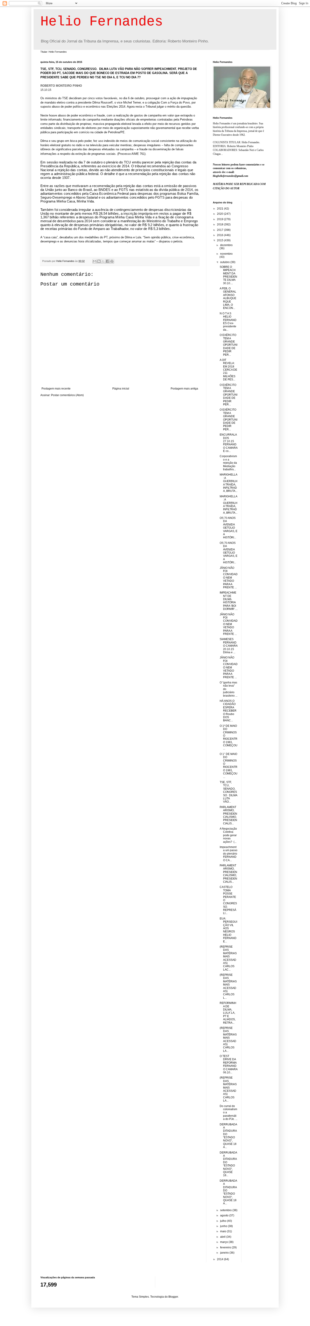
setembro (226, 1210)
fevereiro (226, 1247)
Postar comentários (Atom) (67, 395)
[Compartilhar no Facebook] (107, 261)
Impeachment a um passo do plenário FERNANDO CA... (228, 853)
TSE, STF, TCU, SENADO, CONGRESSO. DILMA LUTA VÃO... (228, 792)
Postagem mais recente (56, 388)
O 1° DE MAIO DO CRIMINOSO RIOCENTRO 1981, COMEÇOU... (228, 765)
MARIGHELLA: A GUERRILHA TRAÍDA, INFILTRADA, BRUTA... (228, 483)
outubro (225, 262)
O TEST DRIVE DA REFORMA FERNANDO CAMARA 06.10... (228, 1064)
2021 (220, 208)
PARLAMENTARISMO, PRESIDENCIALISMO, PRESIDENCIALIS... (228, 815)
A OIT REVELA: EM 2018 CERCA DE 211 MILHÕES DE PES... (228, 369)
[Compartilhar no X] (103, 261)
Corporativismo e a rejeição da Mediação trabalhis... (228, 463)
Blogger (173, 1296)
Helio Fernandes (101, 22)
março (224, 1242)
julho (223, 1220)
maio (223, 1231)
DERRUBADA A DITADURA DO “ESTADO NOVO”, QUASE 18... (228, 1164)
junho (224, 1226)
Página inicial (120, 388)
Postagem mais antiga (184, 388)
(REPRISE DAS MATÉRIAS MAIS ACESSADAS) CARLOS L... (228, 986)
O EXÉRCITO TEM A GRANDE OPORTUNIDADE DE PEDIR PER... (228, 344)
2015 (220, 240)
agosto (224, 1215)
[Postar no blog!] (99, 261)
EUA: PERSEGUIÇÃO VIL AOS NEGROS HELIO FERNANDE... (228, 930)
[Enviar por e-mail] (94, 261)
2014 (220, 1259)
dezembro (226, 245)
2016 (220, 235)
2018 (220, 224)
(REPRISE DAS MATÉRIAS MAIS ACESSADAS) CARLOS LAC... (228, 958)
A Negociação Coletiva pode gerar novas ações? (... (228, 835)
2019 (220, 219)
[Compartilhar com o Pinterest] (112, 261)
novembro (226, 253)
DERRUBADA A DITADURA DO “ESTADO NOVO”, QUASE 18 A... (228, 1136)
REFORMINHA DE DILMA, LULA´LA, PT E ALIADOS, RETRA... (228, 1012)
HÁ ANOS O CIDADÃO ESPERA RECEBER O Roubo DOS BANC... (228, 710)
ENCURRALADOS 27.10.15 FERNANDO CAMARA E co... (228, 443)
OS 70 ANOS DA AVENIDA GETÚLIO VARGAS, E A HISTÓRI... (228, 527)
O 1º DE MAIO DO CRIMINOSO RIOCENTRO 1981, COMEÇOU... (228, 737)
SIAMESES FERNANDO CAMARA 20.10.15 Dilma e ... (228, 646)
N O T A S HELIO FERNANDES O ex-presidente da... (228, 321)
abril (223, 1236)
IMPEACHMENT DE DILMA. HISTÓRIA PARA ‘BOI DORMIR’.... (229, 601)
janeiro (224, 1252)
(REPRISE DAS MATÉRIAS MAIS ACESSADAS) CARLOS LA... (228, 1039)
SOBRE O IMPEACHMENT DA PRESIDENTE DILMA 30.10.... (228, 275)
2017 (220, 230)
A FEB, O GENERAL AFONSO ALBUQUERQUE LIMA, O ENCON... (228, 298)
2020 (220, 213)
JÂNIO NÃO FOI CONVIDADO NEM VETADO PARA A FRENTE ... (229, 577)
